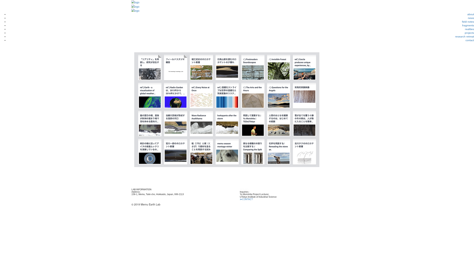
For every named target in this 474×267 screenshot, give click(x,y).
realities (469, 29)
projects (469, 32)
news (471, 18)
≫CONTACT (246, 199)
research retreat (464, 36)
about (470, 14)
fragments (468, 25)
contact (469, 40)
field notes (468, 21)
